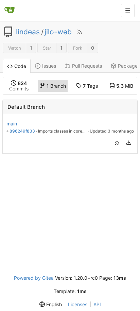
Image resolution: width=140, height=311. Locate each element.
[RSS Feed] (79, 32)
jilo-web (58, 32)
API (97, 304)
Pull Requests (87, 66)
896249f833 (22, 131)
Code (20, 66)
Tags (90, 86)
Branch (56, 86)
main (11, 123)
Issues (49, 66)
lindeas (28, 32)
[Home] (9, 10)
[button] (117, 143)
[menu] (129, 143)
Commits (19, 85)
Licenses (77, 304)
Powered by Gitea (34, 278)
